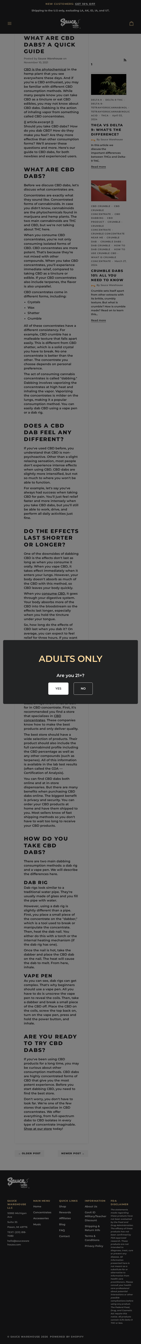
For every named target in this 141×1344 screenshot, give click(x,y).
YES (58, 688)
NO (83, 688)
